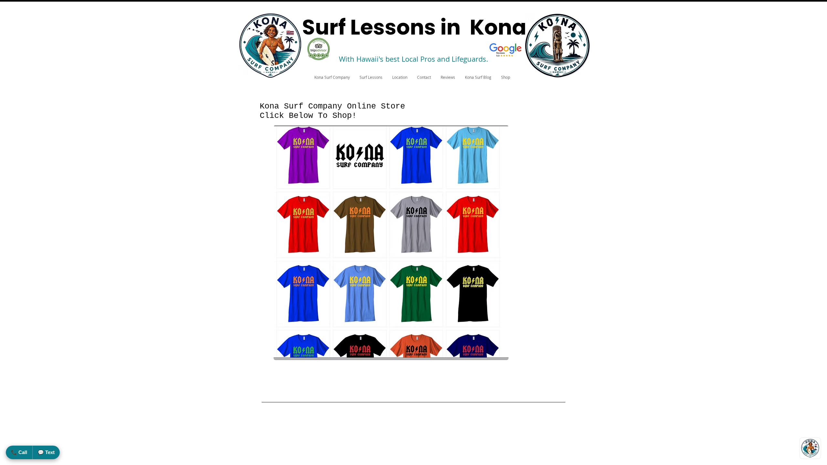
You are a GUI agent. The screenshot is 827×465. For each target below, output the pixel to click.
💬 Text (46, 452)
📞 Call (19, 452)
